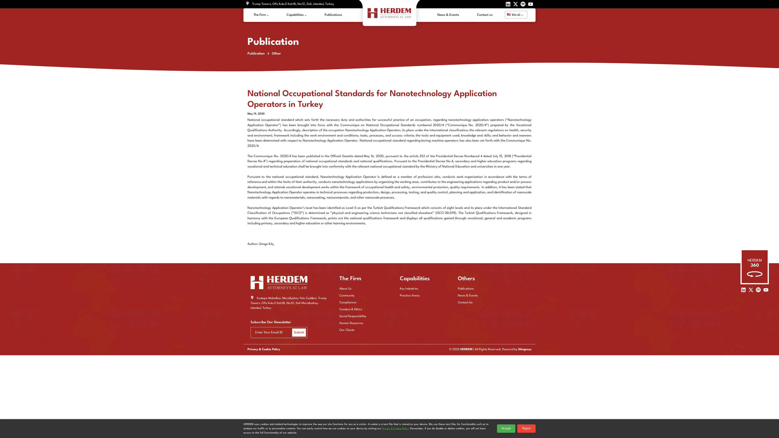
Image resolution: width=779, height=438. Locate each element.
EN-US (515, 15)
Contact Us (465, 302)
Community (346, 295)
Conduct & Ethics (350, 309)
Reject (526, 428)
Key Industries (409, 288)
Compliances (347, 302)
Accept (506, 428)
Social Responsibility (352, 316)
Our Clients (346, 330)
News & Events (468, 295)
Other (276, 53)
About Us (345, 288)
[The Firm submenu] (268, 15)
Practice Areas (410, 295)
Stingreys (525, 349)
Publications (466, 288)
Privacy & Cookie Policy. (395, 428)
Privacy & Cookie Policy (263, 349)
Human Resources (351, 323)
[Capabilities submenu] (305, 15)
